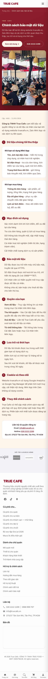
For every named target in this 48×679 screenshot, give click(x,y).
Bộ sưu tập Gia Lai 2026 (13, 531)
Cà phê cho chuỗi (10, 528)
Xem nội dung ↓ (12, 44)
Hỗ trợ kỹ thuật (9, 583)
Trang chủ (6, 11)
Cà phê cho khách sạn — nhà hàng (18, 520)
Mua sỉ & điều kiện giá (12, 535)
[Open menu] (43, 3)
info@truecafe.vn (26, 428)
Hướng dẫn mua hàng (12, 575)
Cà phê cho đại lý (10, 524)
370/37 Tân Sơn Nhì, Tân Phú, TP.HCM (23, 615)
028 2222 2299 (33, 44)
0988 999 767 (28, 607)
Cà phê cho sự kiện (11, 516)
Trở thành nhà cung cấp (13, 559)
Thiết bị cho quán (10, 551)
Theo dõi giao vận (10, 579)
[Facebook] (5, 499)
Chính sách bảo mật (11, 591)
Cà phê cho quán (10, 512)
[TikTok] (11, 499)
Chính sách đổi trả (11, 587)
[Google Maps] (17, 499)
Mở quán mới (8, 548)
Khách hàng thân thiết (12, 555)
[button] (24, 676)
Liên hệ (6, 571)
